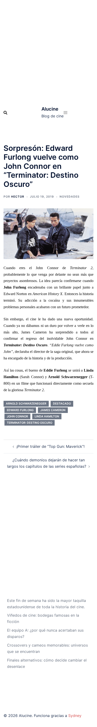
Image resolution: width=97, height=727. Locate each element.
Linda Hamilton (47, 416)
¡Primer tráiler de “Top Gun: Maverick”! (50, 446)
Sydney (74, 715)
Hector (17, 196)
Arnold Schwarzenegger (26, 403)
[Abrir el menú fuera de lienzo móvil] (65, 112)
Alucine (49, 109)
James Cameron (52, 410)
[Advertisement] (48, 50)
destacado (62, 403)
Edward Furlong (20, 410)
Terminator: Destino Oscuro (29, 422)
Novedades (70, 196)
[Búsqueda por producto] (5, 113)
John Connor (17, 416)
